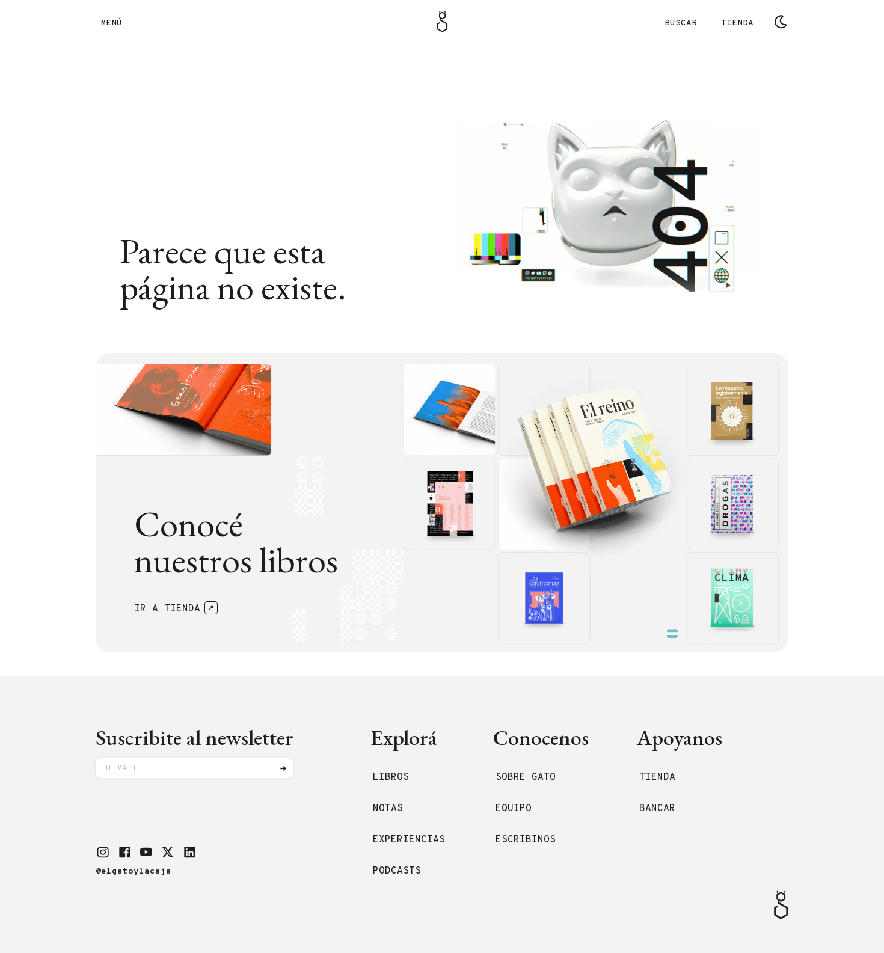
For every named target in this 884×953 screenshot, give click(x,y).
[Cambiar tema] (780, 21)
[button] (103, 852)
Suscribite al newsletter (194, 737)
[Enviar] (283, 768)
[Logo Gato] (442, 21)
